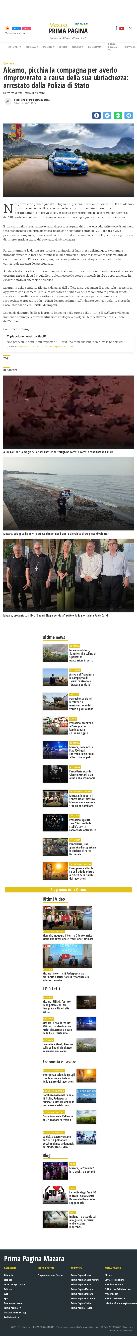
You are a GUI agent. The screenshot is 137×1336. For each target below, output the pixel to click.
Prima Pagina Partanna (83, 1298)
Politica (48, 46)
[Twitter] (107, 115)
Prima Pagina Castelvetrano (85, 1279)
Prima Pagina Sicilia (81, 1303)
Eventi (7, 1293)
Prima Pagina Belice (81, 1275)
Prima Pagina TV (12, 1307)
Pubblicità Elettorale (115, 1298)
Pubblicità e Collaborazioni (118, 1289)
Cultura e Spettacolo (14, 1284)
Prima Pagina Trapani (82, 1307)
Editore (108, 1275)
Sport (63, 46)
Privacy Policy (111, 1293)
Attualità (14, 46)
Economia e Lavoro (13, 1303)
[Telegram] (128, 115)
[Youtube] (121, 28)
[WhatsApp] (118, 115)
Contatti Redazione (114, 1279)
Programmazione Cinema (50, 1275)
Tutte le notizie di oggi (15, 1312)
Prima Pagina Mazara (82, 1293)
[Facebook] (116, 28)
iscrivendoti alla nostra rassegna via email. (45, 346)
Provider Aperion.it (114, 1284)
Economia (94, 46)
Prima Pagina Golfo (81, 1284)
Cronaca (32, 46)
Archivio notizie (11, 1317)
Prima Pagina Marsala (82, 1289)
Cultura (77, 46)
